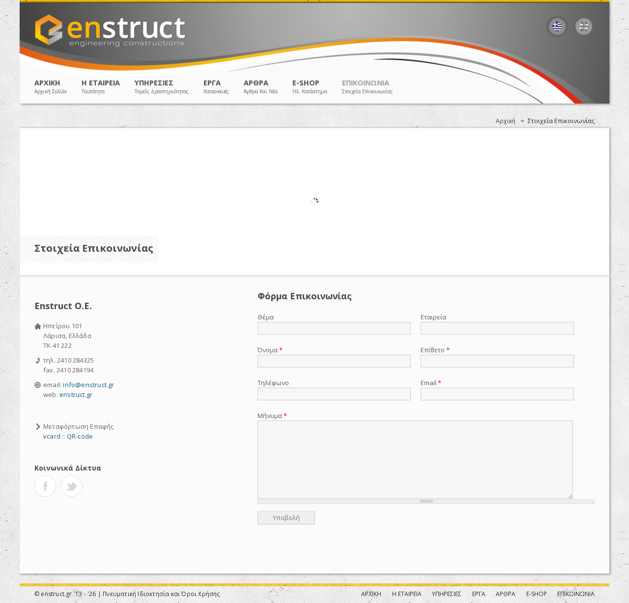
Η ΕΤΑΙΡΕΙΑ (101, 86)
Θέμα (265, 317)
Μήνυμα (272, 415)
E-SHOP (309, 86)
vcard (51, 436)
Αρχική (505, 121)
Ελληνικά (557, 27)
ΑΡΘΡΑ (261, 86)
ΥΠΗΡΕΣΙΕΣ (162, 86)
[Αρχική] (110, 46)
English (584, 27)
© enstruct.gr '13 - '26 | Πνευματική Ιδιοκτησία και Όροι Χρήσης (127, 594)
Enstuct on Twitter (72, 486)
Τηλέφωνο (273, 382)
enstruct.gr (75, 394)
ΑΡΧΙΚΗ (50, 86)
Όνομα (270, 349)
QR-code (80, 436)
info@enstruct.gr (88, 384)
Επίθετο (435, 349)
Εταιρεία (433, 317)
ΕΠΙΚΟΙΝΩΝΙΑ (367, 86)
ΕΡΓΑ (216, 86)
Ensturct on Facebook (45, 486)
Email (431, 382)
